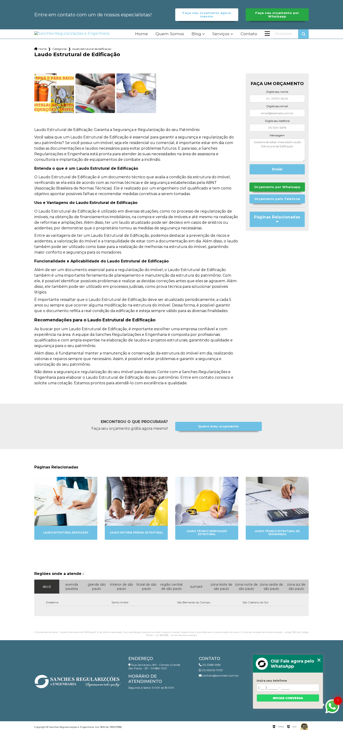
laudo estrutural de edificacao (91, 49)
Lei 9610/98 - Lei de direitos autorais (176, 635)
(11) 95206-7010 (212, 670)
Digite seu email (277, 106)
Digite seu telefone (277, 121)
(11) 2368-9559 (211, 665)
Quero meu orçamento (218, 426)
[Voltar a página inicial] (71, 33)
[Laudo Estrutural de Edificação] (54, 93)
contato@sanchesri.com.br (220, 675)
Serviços (220, 34)
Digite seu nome (277, 91)
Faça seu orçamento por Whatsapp (277, 14)
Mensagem (277, 135)
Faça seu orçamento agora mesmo (206, 14)
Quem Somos (169, 34)
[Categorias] (267, 34)
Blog (196, 34)
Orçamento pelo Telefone (277, 199)
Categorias (59, 49)
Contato (249, 34)
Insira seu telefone (272, 680)
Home (141, 34)
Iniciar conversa (288, 698)
